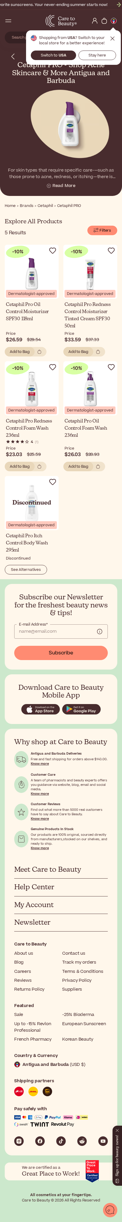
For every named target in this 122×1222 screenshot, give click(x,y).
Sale (18, 1014)
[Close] (117, 1129)
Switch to (53, 55)
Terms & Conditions (82, 971)
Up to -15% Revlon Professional (32, 1027)
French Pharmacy (33, 1039)
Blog (19, 962)
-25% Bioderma (78, 1014)
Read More (64, 185)
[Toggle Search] (17, 20)
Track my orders (79, 962)
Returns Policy (29, 989)
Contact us (73, 953)
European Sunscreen (84, 1024)
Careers (22, 971)
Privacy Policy (77, 980)
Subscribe (61, 652)
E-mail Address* (33, 624)
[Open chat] (110, 1210)
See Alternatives (26, 569)
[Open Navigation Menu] (8, 20)
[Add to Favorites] (52, 250)
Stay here (97, 55)
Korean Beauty (77, 1039)
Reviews (23, 980)
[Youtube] (103, 1141)
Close (112, 38)
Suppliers (72, 989)
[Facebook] (40, 1141)
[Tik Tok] (61, 1141)
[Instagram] (19, 1141)
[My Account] (94, 20)
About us (23, 953)
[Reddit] (82, 1141)
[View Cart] (104, 20)
